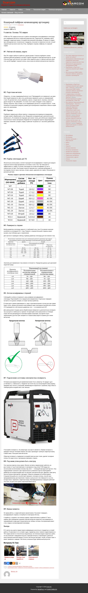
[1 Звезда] (4, 27)
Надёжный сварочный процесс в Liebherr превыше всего (74, 125)
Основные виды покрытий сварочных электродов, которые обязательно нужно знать (73, 108)
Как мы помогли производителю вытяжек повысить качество (73, 116)
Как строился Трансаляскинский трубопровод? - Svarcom (75, 102)
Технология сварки (39, 9)
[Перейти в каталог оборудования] (74, 3)
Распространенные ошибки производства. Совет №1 (73, 99)
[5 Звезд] (8, 27)
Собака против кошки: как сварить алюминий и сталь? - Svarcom (74, 113)
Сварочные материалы (72, 155)
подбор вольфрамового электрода (46, 567)
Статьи (28, 9)
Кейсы (20, 9)
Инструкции (69, 137)
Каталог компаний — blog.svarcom (12, 12)
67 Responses (21, 24)
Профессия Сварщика (72, 151)
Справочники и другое (27, 566)
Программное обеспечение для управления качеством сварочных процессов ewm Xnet (75, 60)
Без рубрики (69, 135)
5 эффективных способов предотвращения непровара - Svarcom (74, 95)
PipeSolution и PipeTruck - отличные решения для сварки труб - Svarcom (74, 86)
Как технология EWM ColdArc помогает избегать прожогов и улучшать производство (74, 74)
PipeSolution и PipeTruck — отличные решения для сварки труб (74, 69)
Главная (4, 9)
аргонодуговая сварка (12, 567)
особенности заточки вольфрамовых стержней (28, 567)
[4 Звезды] (7, 27)
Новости (12, 9)
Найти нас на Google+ (71, 28)
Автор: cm (14, 571)
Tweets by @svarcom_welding (73, 47)
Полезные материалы (55, 9)
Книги (67, 144)
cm (10, 24)
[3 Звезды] (6, 27)
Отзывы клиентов (71, 148)
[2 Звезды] (5, 27)
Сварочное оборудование (73, 153)
